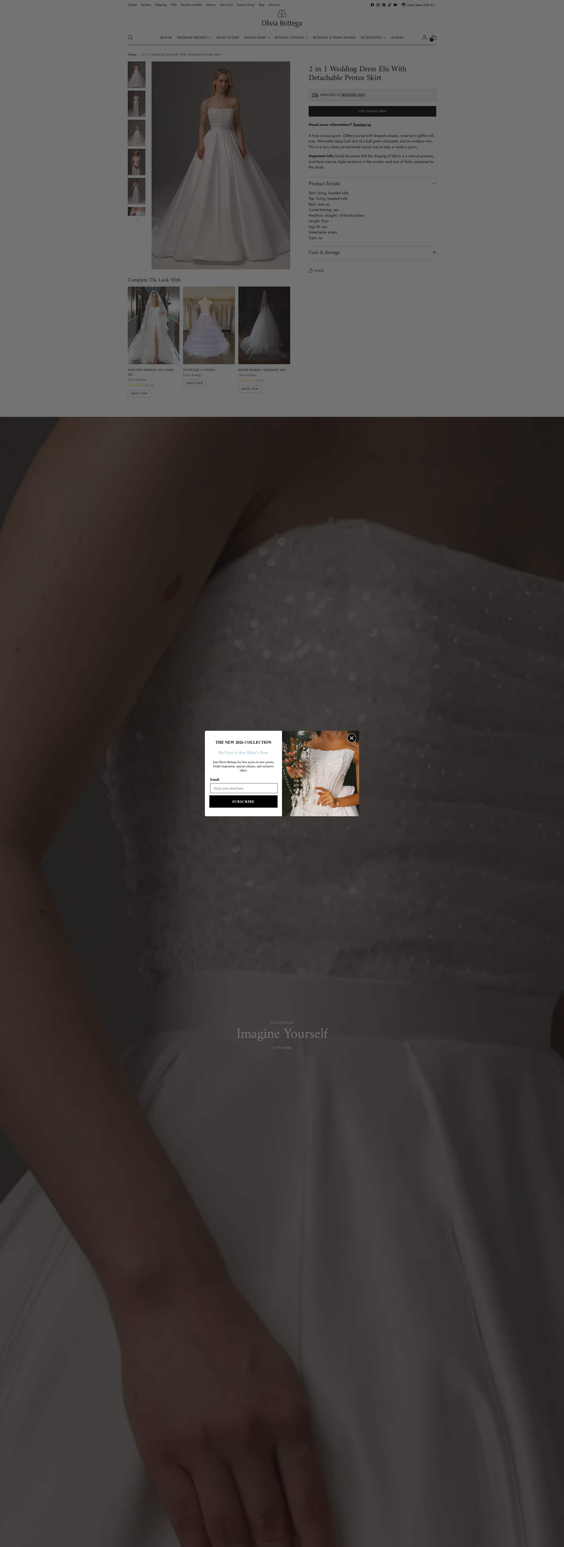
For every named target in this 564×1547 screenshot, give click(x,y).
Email (214, 779)
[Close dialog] (352, 738)
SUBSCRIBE (243, 801)
